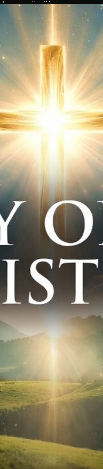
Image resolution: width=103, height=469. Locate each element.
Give (74, 1)
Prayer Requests (67, 1)
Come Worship (59, 1)
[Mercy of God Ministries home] (4, 2)
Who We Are (34, 1)
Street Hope (51, 1)
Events (45, 1)
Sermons (40, 1)
